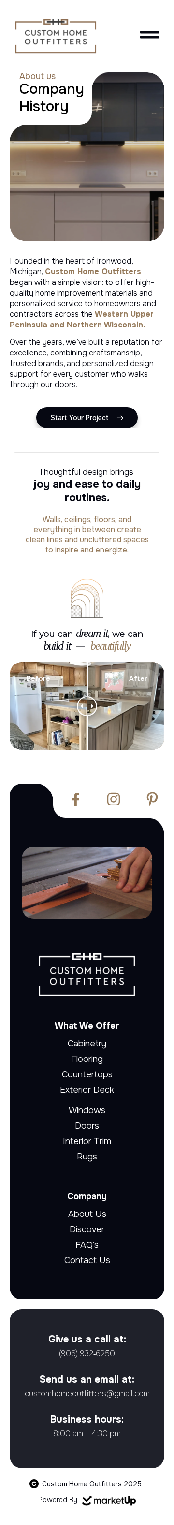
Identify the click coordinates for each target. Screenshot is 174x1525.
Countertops (87, 1074)
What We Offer (87, 1025)
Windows (87, 1110)
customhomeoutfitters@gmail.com (87, 1393)
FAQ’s (87, 1245)
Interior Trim (87, 1141)
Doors (87, 1125)
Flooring (87, 1059)
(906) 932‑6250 (87, 1353)
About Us (87, 1214)
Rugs (87, 1156)
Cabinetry (87, 1043)
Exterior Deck (87, 1090)
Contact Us (87, 1260)
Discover (87, 1229)
